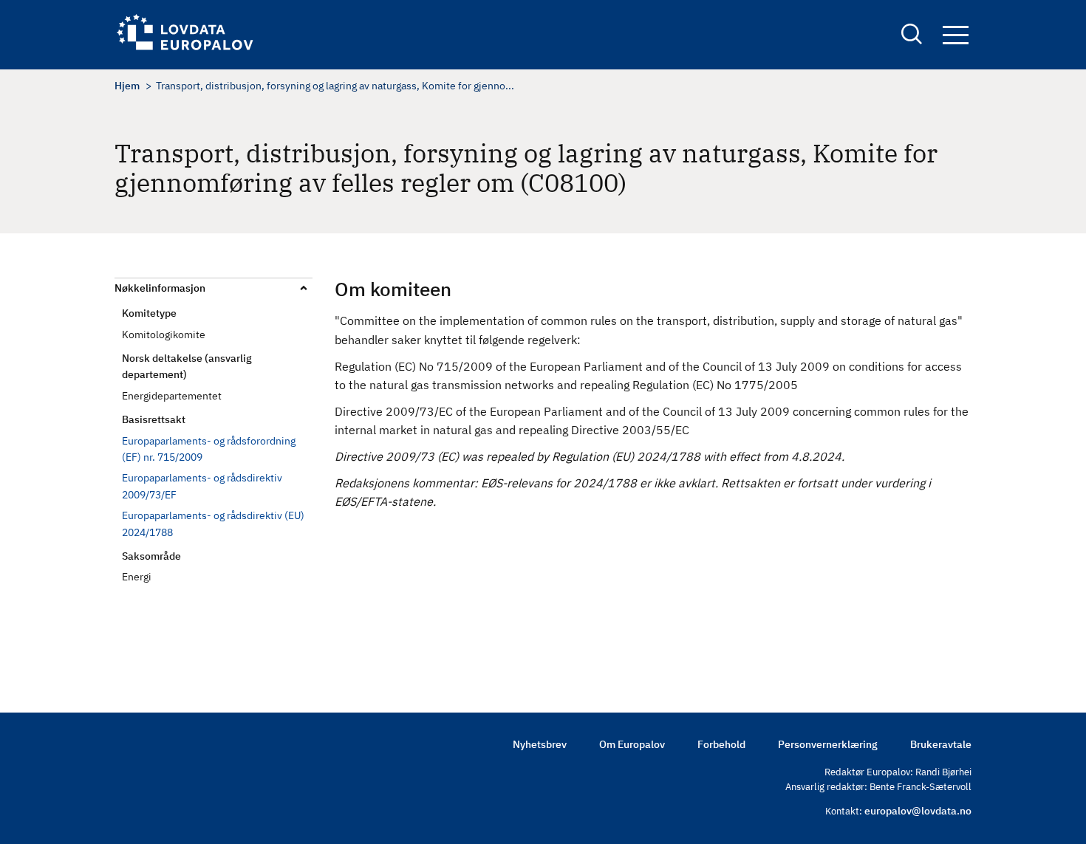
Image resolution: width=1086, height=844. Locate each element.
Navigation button (955, 35)
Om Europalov (632, 744)
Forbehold (721, 744)
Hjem (127, 85)
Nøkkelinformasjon (160, 288)
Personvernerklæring (828, 744)
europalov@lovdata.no (917, 810)
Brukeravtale (940, 744)
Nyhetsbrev (540, 744)
